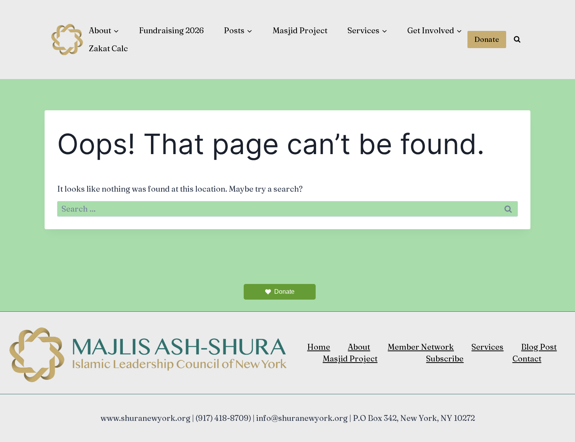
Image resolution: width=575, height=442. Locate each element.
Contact (526, 358)
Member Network (421, 347)
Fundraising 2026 (171, 30)
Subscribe (445, 358)
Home (318, 347)
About (359, 347)
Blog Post (539, 347)
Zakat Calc (108, 48)
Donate (486, 39)
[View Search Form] (517, 39)
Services (487, 347)
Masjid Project (300, 30)
